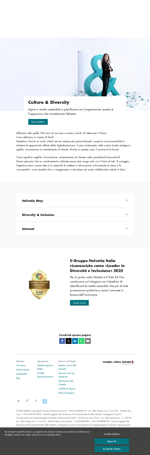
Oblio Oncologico (66, 392)
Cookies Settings (112, 434)
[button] (38, 122)
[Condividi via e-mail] (88, 341)
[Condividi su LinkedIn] (75, 341)
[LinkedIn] (18, 402)
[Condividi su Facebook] (62, 341)
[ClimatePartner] (45, 402)
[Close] (145, 441)
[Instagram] (27, 402)
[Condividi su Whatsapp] (81, 341)
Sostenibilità (21, 373)
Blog (18, 378)
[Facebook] (36, 402)
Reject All (111, 441)
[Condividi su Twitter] (68, 341)
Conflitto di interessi (66, 388)
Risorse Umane (22, 369)
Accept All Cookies (111, 449)
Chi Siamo (20, 365)
